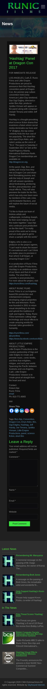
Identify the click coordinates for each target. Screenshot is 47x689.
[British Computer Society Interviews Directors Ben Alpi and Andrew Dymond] (8, 638)
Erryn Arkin (26, 422)
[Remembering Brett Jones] (8, 580)
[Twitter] (16, 410)
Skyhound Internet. (36, 685)
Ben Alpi (18, 419)
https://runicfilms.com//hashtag (23, 283)
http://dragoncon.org (18, 162)
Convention (28, 419)
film (34, 422)
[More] (32, 410)
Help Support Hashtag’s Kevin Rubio (30, 592)
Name (12, 490)
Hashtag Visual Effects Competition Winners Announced (26, 654)
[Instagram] (27, 410)
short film (20, 436)
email (11, 394)
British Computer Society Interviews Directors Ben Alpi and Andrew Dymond (29, 634)
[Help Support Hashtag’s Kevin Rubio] (8, 597)
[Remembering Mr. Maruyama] (8, 561)
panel (23, 433)
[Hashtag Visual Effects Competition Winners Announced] (8, 658)
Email (12, 501)
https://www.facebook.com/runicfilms (25, 339)
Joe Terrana (21, 427)
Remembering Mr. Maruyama (29, 555)
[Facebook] (11, 410)
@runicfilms (14, 336)
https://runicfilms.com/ (19, 333)
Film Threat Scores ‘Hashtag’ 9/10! (29, 615)
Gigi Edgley (14, 425)
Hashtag (25, 425)
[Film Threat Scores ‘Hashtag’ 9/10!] (8, 620)
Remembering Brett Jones (28, 575)
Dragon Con (14, 422)
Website (13, 512)
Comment (14, 457)
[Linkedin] (21, 410)
